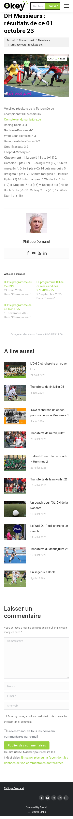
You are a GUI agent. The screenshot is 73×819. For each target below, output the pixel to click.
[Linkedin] (45, 253)
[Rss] (39, 253)
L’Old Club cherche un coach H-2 (49, 366)
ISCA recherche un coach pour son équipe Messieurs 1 (49, 412)
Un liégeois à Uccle (42, 572)
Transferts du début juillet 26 (49, 549)
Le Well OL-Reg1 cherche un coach (49, 528)
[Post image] (15, 370)
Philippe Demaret (14, 788)
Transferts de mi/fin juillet (47, 433)
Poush (43, 807)
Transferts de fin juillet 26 (47, 387)
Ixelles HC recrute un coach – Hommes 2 (48, 459)
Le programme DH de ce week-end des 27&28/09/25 (50, 286)
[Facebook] (28, 253)
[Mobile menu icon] (66, 6)
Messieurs (29, 334)
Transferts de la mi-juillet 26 (49, 479)
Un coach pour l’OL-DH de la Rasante (49, 505)
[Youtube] (33, 253)
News (39, 334)
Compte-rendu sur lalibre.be (22, 119)
